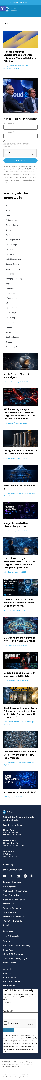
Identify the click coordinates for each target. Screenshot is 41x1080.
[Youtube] (5, 876)
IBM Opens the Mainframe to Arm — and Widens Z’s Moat (19, 639)
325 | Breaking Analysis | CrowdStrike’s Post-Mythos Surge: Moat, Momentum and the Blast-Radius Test (19, 414)
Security (9, 332)
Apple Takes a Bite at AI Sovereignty (16, 376)
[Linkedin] (18, 876)
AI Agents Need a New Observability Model (15, 525)
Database (9, 249)
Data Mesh (10, 254)
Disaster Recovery (13, 264)
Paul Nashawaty (9, 531)
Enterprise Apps (12, 274)
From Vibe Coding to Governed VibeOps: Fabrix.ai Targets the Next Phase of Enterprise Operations (19, 563)
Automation (10, 210)
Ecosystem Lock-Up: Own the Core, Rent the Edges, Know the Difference (19, 754)
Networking (10, 317)
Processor (10, 327)
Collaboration (11, 220)
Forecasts (10, 288)
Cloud (8, 215)
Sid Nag (6, 797)
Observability (11, 322)
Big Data (9, 235)
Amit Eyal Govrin (9, 382)
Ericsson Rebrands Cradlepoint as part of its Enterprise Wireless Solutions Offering (19, 56)
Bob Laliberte (23, 66)
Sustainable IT (11, 347)
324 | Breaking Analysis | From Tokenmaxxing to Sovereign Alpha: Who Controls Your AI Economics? (20, 712)
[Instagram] (32, 876)
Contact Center (12, 225)
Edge (8, 283)
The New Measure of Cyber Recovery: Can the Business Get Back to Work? (18, 602)
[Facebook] (25, 876)
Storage (9, 342)
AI (6, 205)
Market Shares (11, 308)
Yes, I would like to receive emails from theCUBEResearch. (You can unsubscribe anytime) (17, 145)
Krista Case (7, 610)
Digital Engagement (13, 259)
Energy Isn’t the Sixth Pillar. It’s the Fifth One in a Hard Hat (20, 452)
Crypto (8, 230)
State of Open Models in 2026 (19, 792)
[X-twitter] (11, 876)
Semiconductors (12, 337)
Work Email (8, 123)
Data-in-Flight (11, 244)
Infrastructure (11, 298)
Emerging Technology (14, 278)
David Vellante (8, 423)
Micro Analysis (11, 313)
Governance (10, 293)
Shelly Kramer (8, 66)
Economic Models (13, 269)
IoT (7, 303)
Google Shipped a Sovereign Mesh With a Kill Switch (19, 674)
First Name (8, 132)
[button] (3, 8)
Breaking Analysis (13, 240)
